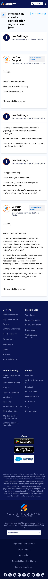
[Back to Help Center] (3, 15)
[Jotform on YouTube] (33, 575)
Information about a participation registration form (16, 20)
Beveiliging (24, 555)
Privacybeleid (24, 549)
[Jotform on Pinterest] (28, 575)
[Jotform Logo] (8, 4)
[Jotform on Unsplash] (42, 575)
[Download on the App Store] (24, 449)
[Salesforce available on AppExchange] (24, 459)
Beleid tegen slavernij (24, 567)
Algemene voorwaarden (24, 543)
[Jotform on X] (10, 575)
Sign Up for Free (37, 4)
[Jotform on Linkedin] (14, 575)
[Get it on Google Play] (24, 441)
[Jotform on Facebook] (5, 575)
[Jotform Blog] (24, 575)
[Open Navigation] (46, 4)
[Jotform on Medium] (19, 575)
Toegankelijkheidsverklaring (24, 561)
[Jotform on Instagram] (38, 575)
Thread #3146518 (37, 14)
